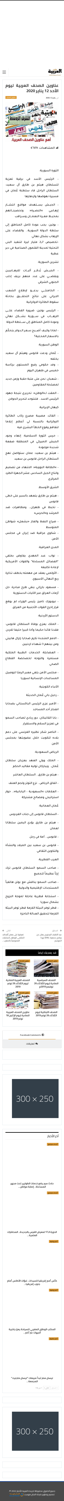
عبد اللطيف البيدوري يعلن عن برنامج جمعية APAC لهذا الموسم (49, 938)
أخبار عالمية (53, 1338)
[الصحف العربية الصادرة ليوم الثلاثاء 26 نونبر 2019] (17, 968)
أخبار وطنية (53, 1241)
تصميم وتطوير (48, 1494)
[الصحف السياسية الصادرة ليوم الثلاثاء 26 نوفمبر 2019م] (46, 968)
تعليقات (30, 1044)
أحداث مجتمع (52, 1144)
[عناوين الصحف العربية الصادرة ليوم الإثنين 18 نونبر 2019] (17, 1000)
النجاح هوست (30, 1494)
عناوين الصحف (11, 97)
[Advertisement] (32, 34)
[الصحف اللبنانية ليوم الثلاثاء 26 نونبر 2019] (46, 1000)
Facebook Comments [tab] (30, 1035)
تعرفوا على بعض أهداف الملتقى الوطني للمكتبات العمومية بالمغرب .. (13, 938)
